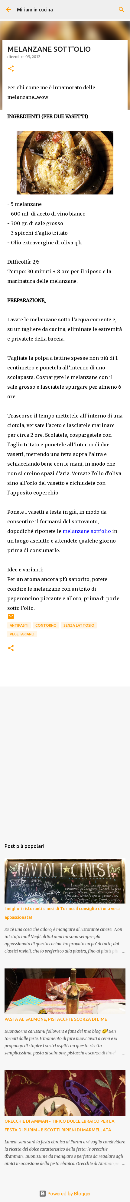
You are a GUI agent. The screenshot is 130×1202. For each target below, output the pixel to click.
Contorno (46, 625)
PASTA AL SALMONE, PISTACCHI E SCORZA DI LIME (56, 1019)
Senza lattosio (78, 625)
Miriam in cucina (35, 9)
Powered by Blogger (68, 1193)
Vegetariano (22, 634)
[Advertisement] (65, 760)
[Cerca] (121, 9)
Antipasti (19, 625)
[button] (11, 69)
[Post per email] (11, 619)
